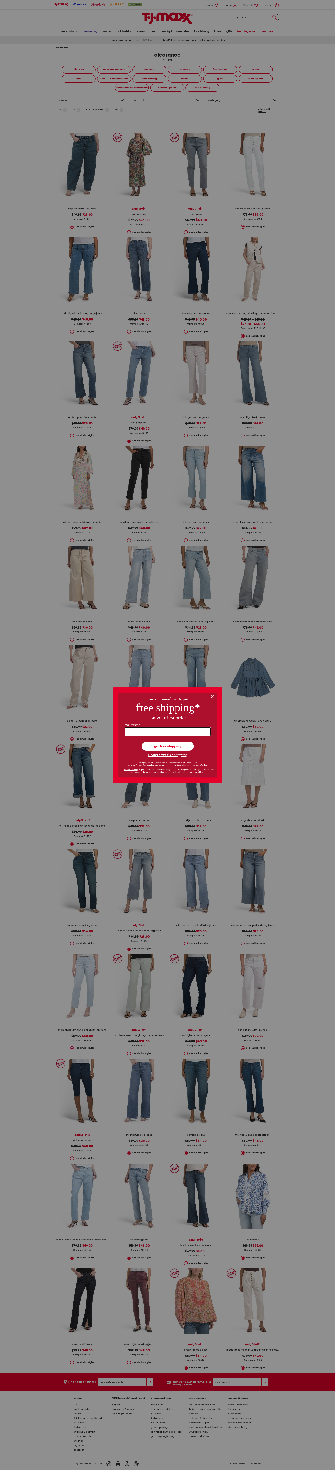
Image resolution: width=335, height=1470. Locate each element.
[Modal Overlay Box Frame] (167, 735)
